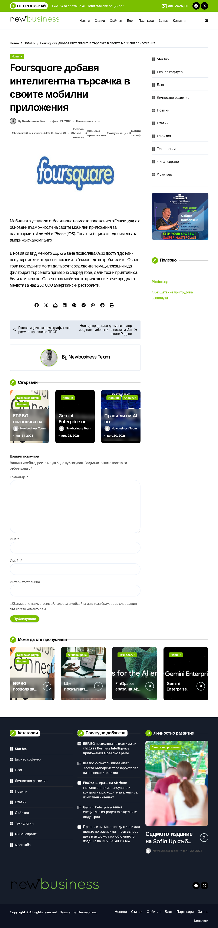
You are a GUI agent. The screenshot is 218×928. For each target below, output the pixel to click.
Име (14, 539)
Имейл (16, 560)
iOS (47, 133)
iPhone (57, 133)
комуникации (118, 133)
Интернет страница (25, 582)
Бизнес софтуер (28, 397)
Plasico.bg (160, 281)
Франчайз (165, 174)
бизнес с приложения (96, 133)
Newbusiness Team (89, 357)
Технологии (166, 149)
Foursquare (35, 133)
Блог (130, 21)
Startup (163, 59)
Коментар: (19, 477)
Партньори (146, 21)
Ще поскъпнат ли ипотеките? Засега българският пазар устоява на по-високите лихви (110, 768)
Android (19, 133)
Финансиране (168, 161)
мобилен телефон (137, 133)
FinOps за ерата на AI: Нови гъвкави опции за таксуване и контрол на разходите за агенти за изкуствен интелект (110, 790)
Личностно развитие (173, 97)
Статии (100, 21)
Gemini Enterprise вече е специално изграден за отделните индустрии (110, 812)
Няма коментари (88, 121)
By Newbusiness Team (32, 121)
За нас (163, 21)
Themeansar (86, 912)
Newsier (65, 912)
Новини (84, 21)
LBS (67, 133)
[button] (204, 798)
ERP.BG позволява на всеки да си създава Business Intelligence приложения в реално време (109, 748)
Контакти (179, 21)
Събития (116, 21)
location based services (78, 133)
